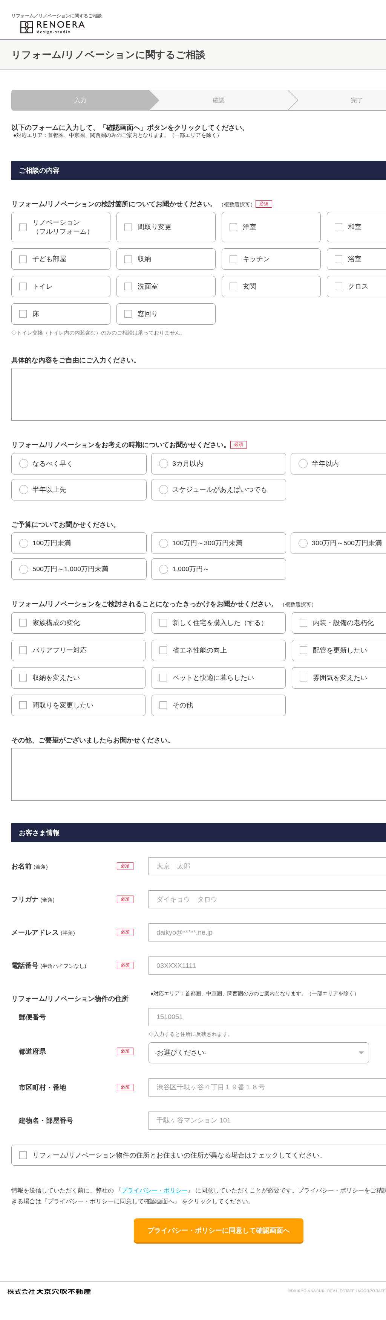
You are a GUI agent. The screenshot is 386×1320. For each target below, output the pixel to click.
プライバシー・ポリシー (154, 1190)
